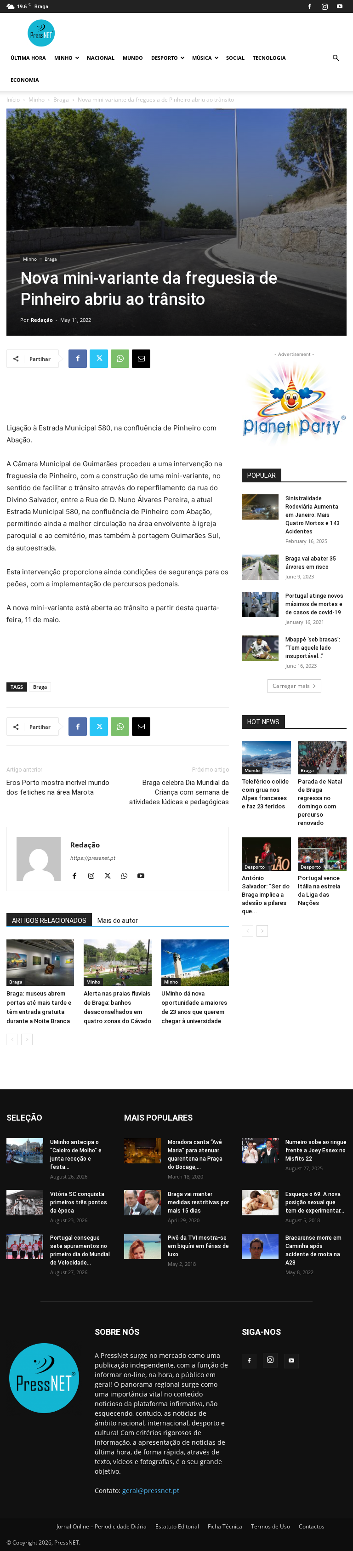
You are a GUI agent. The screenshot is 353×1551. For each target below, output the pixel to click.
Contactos (312, 1526)
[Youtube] (340, 6)
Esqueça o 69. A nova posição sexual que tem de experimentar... (314, 1202)
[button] (336, 58)
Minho (63, 57)
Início (13, 99)
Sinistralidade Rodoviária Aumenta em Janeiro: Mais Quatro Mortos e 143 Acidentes (312, 515)
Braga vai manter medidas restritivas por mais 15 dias (198, 1202)
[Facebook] (309, 6)
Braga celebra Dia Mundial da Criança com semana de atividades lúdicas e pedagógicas (179, 792)
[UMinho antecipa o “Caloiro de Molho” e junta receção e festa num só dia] (24, 1150)
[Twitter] (99, 358)
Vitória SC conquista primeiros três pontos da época (78, 1202)
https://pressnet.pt (92, 858)
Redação (42, 319)
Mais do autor (117, 920)
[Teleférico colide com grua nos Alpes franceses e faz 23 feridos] (266, 757)
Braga (61, 99)
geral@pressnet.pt (150, 1490)
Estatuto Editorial (177, 1526)
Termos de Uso (270, 1526)
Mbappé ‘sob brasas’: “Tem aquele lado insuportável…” (312, 647)
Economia (25, 79)
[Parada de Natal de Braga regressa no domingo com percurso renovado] (322, 757)
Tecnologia (269, 57)
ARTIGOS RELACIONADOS (49, 920)
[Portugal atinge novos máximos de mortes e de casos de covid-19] (260, 604)
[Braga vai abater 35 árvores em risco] (260, 567)
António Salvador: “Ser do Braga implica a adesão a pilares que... (266, 895)
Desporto (164, 57)
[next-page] (27, 1039)
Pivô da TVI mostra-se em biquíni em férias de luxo (198, 1246)
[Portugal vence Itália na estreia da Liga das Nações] (322, 854)
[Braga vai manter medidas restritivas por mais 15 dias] (142, 1202)
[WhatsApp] (120, 358)
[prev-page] (12, 1039)
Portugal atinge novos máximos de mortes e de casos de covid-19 (314, 604)
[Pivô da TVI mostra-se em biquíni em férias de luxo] (142, 1246)
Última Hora (28, 57)
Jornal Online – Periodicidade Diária (102, 1526)
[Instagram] (324, 6)
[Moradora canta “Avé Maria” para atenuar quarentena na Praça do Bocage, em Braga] (142, 1150)
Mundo (133, 57)
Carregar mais (291, 686)
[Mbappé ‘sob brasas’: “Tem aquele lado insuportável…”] (260, 648)
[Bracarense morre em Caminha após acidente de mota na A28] (260, 1246)
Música (202, 57)
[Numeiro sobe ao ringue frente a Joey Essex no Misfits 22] (260, 1150)
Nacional (100, 57)
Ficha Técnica (225, 1526)
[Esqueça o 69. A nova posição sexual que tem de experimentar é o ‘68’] (260, 1202)
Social (235, 57)
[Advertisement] (117, 398)
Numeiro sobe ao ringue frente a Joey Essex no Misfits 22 (316, 1150)
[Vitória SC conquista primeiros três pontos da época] (24, 1202)
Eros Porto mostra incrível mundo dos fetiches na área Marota (57, 787)
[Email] (141, 358)
